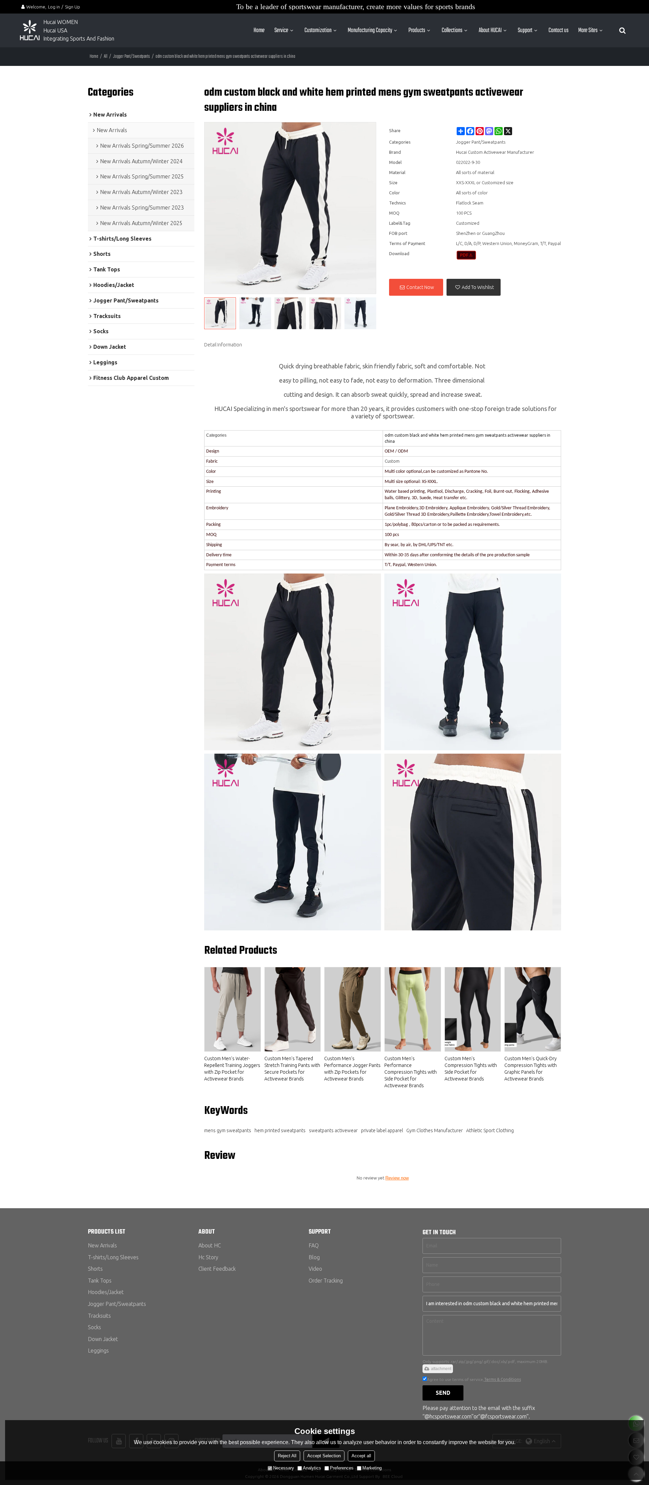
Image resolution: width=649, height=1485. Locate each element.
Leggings (98, 1350)
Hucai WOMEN (61, 22)
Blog (314, 1257)
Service (281, 30)
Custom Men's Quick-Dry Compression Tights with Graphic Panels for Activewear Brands (530, 1068)
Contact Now (420, 287)
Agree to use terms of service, (474, 1379)
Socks (94, 1327)
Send (443, 1393)
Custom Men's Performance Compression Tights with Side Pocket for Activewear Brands (410, 1072)
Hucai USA (55, 30)
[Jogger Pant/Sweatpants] (466, 255)
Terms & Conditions (502, 1379)
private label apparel (382, 1130)
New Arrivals (102, 1245)
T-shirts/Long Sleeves (113, 1257)
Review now (397, 1177)
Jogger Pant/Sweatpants (131, 56)
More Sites (588, 30)
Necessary (283, 1467)
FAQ (314, 1245)
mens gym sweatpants (227, 1130)
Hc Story (208, 1257)
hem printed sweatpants (280, 1130)
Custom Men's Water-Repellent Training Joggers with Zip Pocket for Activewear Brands (232, 1068)
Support (525, 30)
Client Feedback (217, 1269)
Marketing (372, 1467)
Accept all (361, 1455)
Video (315, 1269)
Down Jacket (103, 1339)
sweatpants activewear (333, 1130)
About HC (209, 1245)
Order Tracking (326, 1280)
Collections (452, 30)
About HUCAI (490, 30)
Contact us (559, 30)
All (105, 56)
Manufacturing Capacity (370, 30)
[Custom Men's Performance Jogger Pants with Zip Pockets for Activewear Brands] (352, 1009)
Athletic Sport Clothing (490, 1130)
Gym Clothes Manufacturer (434, 1130)
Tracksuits (99, 1316)
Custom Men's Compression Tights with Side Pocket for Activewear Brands (470, 1068)
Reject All (287, 1455)
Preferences (342, 1467)
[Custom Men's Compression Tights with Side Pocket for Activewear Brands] (472, 1009)
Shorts (95, 1269)
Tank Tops (100, 1280)
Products (416, 30)
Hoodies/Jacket (106, 1292)
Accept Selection (324, 1455)
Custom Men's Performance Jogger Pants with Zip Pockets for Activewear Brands (352, 1068)
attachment (441, 1368)
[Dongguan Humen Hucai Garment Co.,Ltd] (30, 30)
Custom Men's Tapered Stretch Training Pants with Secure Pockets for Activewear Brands (292, 1068)
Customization (318, 30)
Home (259, 30)
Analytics (312, 1467)
